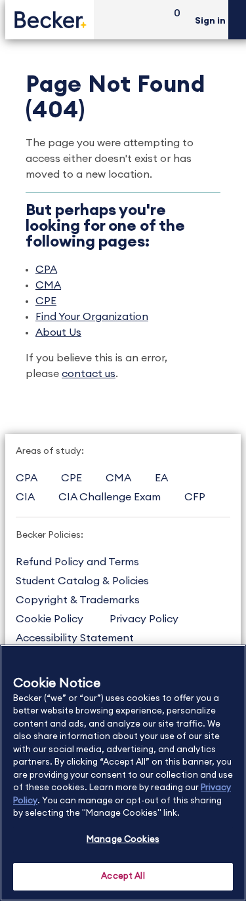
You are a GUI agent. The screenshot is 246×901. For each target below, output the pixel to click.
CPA (46, 269)
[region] (123, 773)
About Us (58, 332)
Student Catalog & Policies (82, 581)
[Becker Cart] (172, 20)
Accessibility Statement (75, 638)
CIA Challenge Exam (109, 497)
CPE (45, 301)
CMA (48, 285)
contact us (88, 374)
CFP (194, 497)
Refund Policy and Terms (77, 562)
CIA (25, 497)
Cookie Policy (49, 619)
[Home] (49, 19)
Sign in (210, 21)
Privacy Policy (144, 619)
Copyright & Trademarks (78, 600)
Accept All (122, 876)
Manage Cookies (123, 839)
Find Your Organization (91, 316)
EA (161, 478)
